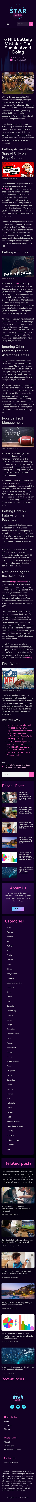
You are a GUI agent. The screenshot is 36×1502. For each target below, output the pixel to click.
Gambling (11, 1080)
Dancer (9, 1020)
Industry (10, 1135)
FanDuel (5, 189)
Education (11, 1029)
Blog (9, 964)
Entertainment (13, 1034)
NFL (14, 767)
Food (9, 1066)
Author (10, 946)
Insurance (10, 1144)
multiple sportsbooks (18, 582)
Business (10, 978)
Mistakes (9, 767)
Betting (26, 765)
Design (9, 1024)
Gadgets (10, 1075)
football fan (18, 284)
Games (9, 1084)
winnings (28, 658)
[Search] (31, 24)
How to (10, 1131)
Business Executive (14, 983)
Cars (8, 992)
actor (9, 927)
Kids (8, 1149)
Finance (10, 1052)
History (10, 1112)
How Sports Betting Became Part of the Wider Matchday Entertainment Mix (25, 810)
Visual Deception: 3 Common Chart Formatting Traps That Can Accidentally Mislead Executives (26, 856)
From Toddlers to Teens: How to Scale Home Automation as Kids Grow (26, 825)
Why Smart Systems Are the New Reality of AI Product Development (26, 870)
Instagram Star (13, 1140)
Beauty (10, 960)
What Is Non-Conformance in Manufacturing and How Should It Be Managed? (25, 796)
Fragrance (11, 1071)
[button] (7, 23)
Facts (9, 1038)
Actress (10, 932)
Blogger (10, 969)
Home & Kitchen (13, 1121)
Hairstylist (11, 1103)
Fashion (10, 1043)
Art (8, 941)
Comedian (11, 1006)
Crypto (10, 1015)
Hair (8, 1098)
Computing (11, 1010)
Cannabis (10, 987)
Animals (10, 936)
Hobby (9, 1117)
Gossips (10, 1094)
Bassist (9, 955)
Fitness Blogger (13, 1061)
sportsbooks (21, 767)
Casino (9, 997)
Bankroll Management (14, 765)
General (10, 1089)
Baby (9, 950)
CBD (8, 1001)
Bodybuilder (12, 973)
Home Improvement (15, 1126)
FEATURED (11, 1047)
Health (9, 1107)
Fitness (10, 1057)
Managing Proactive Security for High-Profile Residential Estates (26, 840)
